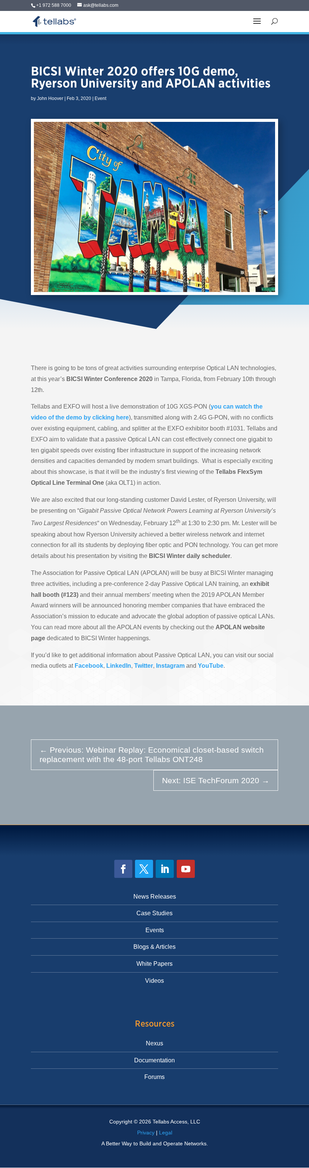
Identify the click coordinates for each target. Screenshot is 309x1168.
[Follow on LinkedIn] (165, 869)
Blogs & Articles (154, 947)
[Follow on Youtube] (186, 869)
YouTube (210, 665)
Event (100, 98)
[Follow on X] (144, 869)
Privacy (145, 1133)
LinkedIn (118, 665)
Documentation (154, 1060)
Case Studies (154, 913)
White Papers (154, 964)
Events (154, 930)
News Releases (154, 896)
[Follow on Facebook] (123, 869)
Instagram (171, 665)
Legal (165, 1133)
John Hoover (50, 98)
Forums (154, 1077)
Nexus (154, 1043)
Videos (154, 980)
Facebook (89, 665)
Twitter (143, 665)
